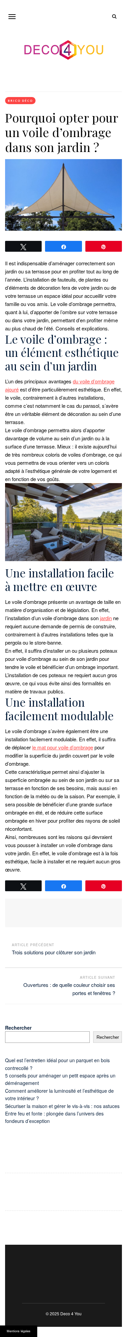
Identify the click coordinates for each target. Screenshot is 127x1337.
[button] (12, 16)
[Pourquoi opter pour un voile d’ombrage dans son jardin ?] (63, 195)
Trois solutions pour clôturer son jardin (54, 952)
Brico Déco (20, 100)
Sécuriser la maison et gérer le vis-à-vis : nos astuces (62, 1106)
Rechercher (18, 1027)
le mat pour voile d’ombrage (62, 747)
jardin (106, 618)
